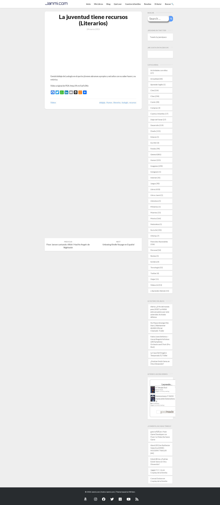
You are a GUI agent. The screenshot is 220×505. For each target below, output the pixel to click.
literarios (117, 102)
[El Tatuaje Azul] (153, 391)
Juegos (153, 183)
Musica (153, 218)
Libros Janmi (155, 195)
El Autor (158, 4)
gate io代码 (155, 432)
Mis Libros (98, 4)
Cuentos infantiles (133, 4)
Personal (153, 250)
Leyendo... (167, 384)
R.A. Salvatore (155, 403)
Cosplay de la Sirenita (158, 472)
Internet (153, 178)
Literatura (154, 201)
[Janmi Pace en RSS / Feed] (137, 498)
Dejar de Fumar (156, 119)
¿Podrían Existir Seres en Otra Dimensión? (159, 461)
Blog (108, 4)
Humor (109, 102)
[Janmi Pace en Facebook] (104, 498)
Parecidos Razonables (159, 241)
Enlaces (153, 137)
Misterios (154, 207)
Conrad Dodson (156, 478)
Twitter (153, 273)
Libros (152, 189)
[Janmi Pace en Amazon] (85, 498)
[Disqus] (93, 146)
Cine (152, 90)
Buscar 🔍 (169, 4)
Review (153, 256)
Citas (152, 96)
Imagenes (154, 166)
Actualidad (154, 79)
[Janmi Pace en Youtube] (128, 498)
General (153, 154)
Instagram (154, 172)
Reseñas (147, 4)
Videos (53, 102)
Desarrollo (154, 125)
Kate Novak (160, 389)
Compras (154, 108)
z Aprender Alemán (157, 291)
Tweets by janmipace (158, 37)
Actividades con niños (159, 70)
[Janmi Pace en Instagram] (95, 498)
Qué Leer (118, 4)
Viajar (152, 279)
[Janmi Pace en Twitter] (112, 498)
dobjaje (102, 102)
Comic (153, 102)
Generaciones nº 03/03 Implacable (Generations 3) (165, 398)
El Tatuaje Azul (161, 387)
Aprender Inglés (156, 84)
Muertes (153, 212)
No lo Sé (153, 230)
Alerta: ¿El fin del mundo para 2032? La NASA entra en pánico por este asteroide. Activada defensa (159, 311)
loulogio (125, 102)
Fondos (153, 148)
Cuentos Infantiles (157, 114)
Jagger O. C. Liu (156, 470)
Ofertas (153, 236)
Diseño (153, 131)
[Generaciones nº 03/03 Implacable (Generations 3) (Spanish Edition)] (153, 399)
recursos (132, 102)
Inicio (88, 4)
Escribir (153, 143)
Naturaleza (154, 224)
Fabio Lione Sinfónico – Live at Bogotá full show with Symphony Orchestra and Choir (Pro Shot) (160, 341)
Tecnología (154, 267)
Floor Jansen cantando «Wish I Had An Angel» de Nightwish (68, 245)
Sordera (153, 262)
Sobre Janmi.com (107, 492)
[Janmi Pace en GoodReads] (120, 498)
